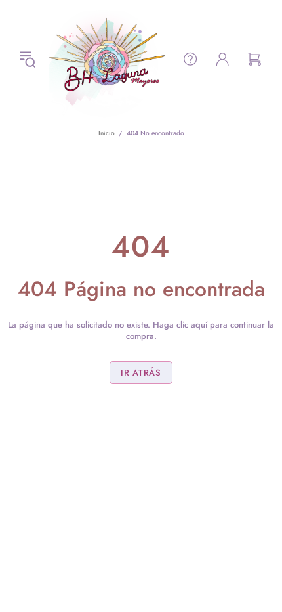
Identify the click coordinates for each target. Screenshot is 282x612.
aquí (199, 324)
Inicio (106, 133)
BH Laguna (107, 59)
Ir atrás (141, 372)
